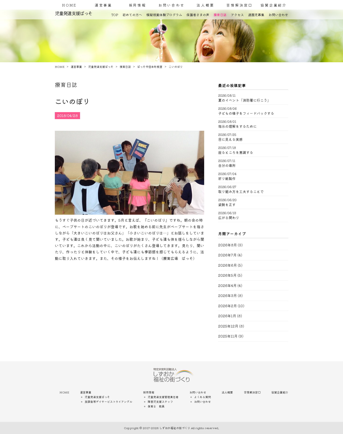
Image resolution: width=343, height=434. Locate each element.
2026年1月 (227, 315)
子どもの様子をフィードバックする (246, 113)
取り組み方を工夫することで (241, 191)
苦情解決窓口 (239, 5)
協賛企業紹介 (273, 5)
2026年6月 (227, 265)
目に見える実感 (230, 139)
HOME (69, 5)
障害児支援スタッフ (160, 401)
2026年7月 (227, 254)
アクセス (237, 14)
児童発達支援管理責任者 (163, 397)
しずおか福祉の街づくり (174, 428)
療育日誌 (220, 14)
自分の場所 (227, 165)
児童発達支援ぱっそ (97, 397)
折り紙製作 (227, 178)
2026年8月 (227, 244)
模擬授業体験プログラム (164, 14)
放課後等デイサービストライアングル (108, 401)
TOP (114, 14)
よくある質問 (202, 397)
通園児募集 (256, 14)
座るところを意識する (235, 152)
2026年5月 (227, 275)
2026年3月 (227, 295)
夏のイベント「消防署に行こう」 (244, 100)
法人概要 (205, 5)
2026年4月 (227, 285)
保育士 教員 (156, 406)
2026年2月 (227, 305)
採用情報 (137, 5)
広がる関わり (228, 218)
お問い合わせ (171, 5)
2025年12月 (228, 326)
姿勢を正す (227, 205)
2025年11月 (228, 336)
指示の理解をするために (237, 126)
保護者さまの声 (197, 14)
